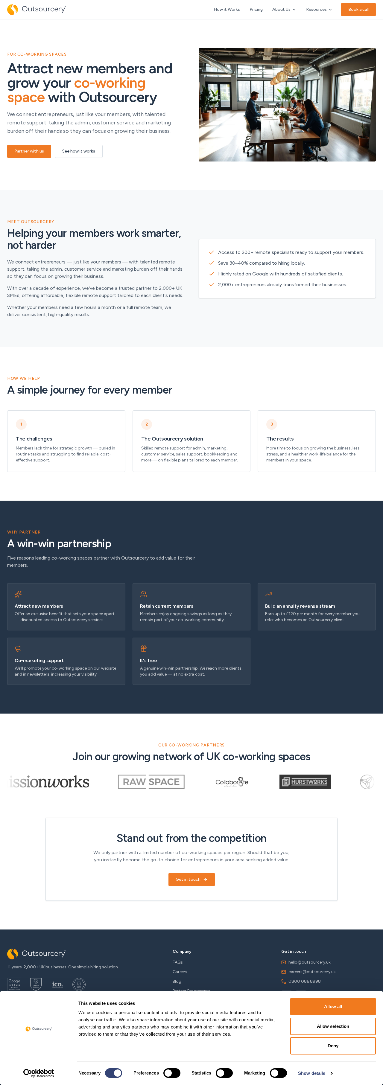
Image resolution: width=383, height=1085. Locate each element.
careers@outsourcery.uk (312, 971)
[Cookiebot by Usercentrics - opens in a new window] (39, 1073)
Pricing (256, 9)
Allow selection (333, 1026)
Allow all (333, 1006)
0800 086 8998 (304, 981)
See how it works (78, 151)
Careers (180, 971)
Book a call (358, 9)
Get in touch (188, 879)
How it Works (227, 9)
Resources (316, 9)
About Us (281, 9)
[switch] (171, 1073)
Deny (333, 1045)
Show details (311, 1073)
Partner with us (29, 151)
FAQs (178, 962)
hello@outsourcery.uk (309, 962)
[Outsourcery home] (36, 9)
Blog (177, 981)
